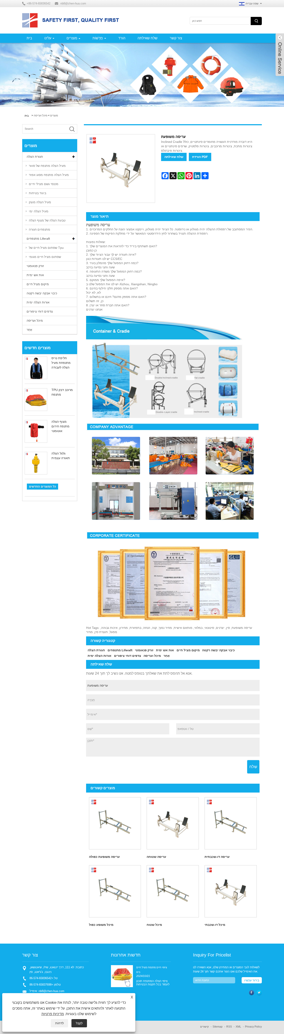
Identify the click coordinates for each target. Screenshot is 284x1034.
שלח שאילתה (148, 38)
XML (238, 1026)
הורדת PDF (200, 157)
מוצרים (72, 38)
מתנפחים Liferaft (38, 238)
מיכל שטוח (154, 924)
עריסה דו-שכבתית (217, 857)
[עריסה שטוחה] (173, 823)
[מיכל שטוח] (173, 891)
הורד (121, 38)
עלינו (47, 38)
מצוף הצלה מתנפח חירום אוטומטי (60, 426)
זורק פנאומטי (35, 266)
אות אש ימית (35, 275)
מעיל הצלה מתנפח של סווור (47, 165)
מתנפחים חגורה (39, 229)
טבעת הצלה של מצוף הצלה (47, 220)
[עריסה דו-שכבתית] (231, 823)
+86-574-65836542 (41, 978)
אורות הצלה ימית (38, 302)
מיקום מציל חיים (38, 284)
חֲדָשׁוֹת (98, 38)
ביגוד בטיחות (37, 193)
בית (29, 38)
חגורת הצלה (35, 156)
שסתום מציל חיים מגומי (45, 257)
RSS (229, 1026)
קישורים (204, 1026)
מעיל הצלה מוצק (40, 202)
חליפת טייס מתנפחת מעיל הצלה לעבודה (61, 362)
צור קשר (176, 38)
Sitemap (218, 1026)
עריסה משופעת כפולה (104, 857)
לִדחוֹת (59, 1023)
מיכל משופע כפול (101, 924)
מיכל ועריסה (40, 115)
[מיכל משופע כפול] (115, 891)
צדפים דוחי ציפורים (40, 311)
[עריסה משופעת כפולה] (115, 823)
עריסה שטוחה (156, 857)
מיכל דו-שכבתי (215, 924)
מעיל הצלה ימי (38, 211)
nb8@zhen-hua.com (73, 3)
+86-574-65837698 (41, 984)
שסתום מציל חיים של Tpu (46, 247)
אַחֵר (29, 329)
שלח (253, 767)
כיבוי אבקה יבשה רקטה (42, 293)
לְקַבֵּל (79, 1023)
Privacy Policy (253, 1026)
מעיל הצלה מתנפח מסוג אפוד (49, 175)
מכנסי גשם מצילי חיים (43, 184)
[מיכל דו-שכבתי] (231, 891)
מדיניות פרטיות (52, 1014)
